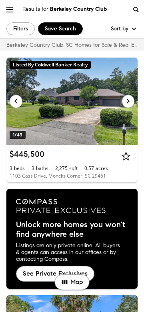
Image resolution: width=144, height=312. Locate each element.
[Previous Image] (16, 101)
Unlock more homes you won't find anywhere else (70, 229)
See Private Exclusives (55, 273)
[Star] (126, 156)
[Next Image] (128, 101)
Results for (64, 9)
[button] (9, 9)
